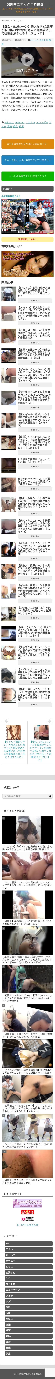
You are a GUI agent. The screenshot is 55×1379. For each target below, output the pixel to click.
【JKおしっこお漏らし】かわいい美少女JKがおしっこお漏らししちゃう (34, 610)
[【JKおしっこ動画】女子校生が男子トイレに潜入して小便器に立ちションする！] (27, 1128)
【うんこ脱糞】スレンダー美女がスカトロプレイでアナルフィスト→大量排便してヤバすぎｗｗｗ (27, 885)
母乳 (8, 1307)
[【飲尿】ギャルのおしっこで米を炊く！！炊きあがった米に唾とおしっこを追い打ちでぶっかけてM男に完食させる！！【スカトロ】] (8, 443)
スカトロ (44, 40)
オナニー (10, 1261)
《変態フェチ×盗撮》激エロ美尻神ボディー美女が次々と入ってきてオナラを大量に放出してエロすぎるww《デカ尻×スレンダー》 (27, 959)
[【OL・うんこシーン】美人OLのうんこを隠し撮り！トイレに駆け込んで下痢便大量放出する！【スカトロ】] (8, 633)
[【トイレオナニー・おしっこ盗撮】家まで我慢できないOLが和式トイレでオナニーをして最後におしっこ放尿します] (8, 675)
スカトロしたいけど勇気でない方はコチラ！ (27, 160)
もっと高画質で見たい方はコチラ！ (28, 176)
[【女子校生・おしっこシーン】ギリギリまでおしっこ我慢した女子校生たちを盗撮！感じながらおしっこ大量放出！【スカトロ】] (27, 1089)
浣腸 (8, 1313)
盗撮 (8, 1324)
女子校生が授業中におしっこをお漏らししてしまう (34, 460)
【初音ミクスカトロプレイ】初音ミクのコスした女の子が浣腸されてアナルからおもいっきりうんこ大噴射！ (27, 998)
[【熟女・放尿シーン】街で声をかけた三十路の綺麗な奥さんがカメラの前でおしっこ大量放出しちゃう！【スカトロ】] (8, 504)
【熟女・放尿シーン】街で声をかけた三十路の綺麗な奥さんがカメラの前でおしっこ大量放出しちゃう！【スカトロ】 (34, 504)
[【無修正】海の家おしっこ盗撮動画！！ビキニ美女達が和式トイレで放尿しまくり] (27, 905)
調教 (8, 1342)
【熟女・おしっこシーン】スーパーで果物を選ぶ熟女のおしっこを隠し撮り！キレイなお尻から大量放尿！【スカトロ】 (34, 695)
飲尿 (21, 126)
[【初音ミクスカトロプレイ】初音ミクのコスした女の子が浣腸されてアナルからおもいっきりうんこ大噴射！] (27, 979)
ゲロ (8, 1278)
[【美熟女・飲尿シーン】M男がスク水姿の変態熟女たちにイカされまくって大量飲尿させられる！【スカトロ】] (8, 571)
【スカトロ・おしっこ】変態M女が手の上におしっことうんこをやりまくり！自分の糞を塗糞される (34, 334)
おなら (9, 1266)
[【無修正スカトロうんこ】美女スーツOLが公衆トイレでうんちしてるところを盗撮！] (27, 1018)
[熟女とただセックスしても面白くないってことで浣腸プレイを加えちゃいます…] (8, 485)
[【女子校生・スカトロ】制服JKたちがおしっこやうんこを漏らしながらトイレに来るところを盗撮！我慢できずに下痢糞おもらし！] (8, 398)
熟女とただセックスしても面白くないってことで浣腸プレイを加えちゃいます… (34, 481)
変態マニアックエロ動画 (25, 4)
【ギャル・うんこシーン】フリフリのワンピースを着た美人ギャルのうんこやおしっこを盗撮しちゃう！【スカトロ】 (34, 549)
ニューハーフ (13, 1290)
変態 (9, 126)
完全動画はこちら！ (27, 239)
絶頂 (8, 1330)
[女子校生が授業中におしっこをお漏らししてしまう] (8, 465)
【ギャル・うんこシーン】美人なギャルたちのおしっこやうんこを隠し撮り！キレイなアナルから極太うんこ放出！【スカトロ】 (34, 375)
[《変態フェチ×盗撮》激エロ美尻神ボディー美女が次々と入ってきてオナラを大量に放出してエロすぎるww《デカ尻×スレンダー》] (27, 940)
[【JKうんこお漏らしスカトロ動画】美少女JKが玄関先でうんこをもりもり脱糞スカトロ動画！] (27, 1053)
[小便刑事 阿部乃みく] (27, 233)
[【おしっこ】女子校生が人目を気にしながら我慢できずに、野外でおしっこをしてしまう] (8, 294)
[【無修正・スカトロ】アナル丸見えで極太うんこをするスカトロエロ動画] (27, 1164)
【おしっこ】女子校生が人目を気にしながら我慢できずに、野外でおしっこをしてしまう (34, 291)
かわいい (19, 122)
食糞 (8, 1348)
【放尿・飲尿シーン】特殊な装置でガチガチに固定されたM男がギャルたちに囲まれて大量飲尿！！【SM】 (34, 353)
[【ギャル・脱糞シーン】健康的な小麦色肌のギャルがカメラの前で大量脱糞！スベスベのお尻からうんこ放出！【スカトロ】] (8, 591)
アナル (9, 1249)
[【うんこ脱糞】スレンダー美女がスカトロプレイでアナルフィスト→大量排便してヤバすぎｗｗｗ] (27, 866)
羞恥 (8, 1336)
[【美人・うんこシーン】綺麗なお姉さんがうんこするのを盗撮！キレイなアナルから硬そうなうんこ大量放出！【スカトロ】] (8, 526)
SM (7, 1243)
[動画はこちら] (27, 75)
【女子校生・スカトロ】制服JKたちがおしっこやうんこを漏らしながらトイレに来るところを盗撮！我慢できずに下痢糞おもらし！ (34, 397)
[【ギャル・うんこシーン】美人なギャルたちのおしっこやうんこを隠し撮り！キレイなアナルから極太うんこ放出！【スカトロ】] (8, 375)
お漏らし (10, 1272)
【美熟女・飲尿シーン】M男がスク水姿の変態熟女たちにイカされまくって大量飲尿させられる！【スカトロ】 (34, 569)
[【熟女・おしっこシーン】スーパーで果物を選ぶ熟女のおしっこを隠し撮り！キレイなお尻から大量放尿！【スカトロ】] (8, 695)
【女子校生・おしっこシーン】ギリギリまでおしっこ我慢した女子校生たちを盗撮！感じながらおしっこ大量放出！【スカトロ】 (27, 1108)
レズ (8, 1301)
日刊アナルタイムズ (27, 1225)
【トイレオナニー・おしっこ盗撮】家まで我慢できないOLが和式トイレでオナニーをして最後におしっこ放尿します (34, 673)
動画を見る (35, 300)
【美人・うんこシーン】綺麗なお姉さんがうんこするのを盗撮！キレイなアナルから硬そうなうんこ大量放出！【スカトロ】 (34, 526)
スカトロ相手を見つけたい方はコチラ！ (28, 144)
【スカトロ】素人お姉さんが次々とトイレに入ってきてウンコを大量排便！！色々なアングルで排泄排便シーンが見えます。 (34, 313)
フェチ (9, 1295)
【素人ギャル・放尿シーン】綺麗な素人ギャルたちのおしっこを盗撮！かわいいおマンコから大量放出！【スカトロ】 (34, 420)
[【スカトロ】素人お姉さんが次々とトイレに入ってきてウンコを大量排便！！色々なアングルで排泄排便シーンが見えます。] (8, 313)
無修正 (9, 1319)
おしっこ (34, 40)
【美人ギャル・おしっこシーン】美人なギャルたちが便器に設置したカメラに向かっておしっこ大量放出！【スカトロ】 (34, 652)
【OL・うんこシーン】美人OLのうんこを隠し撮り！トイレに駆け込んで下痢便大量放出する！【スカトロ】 (35, 631)
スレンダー (42, 122)
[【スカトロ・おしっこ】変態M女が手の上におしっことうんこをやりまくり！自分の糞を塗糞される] (8, 336)
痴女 (15, 126)
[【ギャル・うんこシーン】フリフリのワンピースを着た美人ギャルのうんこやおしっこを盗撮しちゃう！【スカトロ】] (8, 549)
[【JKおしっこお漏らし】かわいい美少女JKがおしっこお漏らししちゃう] (8, 614)
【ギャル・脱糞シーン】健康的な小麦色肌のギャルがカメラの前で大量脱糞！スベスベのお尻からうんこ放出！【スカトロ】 (34, 591)
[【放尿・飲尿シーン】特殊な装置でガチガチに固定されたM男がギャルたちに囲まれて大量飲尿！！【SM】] (8, 355)
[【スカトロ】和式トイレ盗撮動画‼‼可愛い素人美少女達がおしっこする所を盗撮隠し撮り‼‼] (27, 830)
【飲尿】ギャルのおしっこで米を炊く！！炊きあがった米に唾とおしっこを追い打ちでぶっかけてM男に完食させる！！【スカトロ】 (34, 442)
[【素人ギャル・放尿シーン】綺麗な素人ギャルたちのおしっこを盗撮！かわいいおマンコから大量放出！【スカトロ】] (8, 420)
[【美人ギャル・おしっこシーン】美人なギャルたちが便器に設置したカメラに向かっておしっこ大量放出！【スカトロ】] (8, 653)
